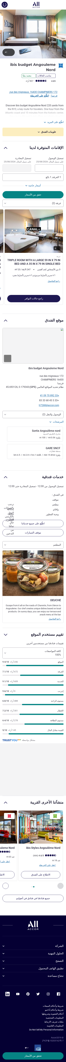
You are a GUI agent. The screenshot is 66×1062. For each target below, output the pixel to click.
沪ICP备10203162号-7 (53, 1040)
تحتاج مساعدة (56, 975)
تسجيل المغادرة (17, 160)
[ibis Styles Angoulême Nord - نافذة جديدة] (40, 827)
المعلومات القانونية (55, 1025)
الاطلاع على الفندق (40, 874)
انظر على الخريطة (47, 865)
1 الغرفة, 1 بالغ (53, 177)
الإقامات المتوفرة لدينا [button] (47, 147)
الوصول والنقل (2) (51, 414)
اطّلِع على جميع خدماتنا (33, 523)
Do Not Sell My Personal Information (46, 1029)
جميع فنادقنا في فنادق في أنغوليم (33, 898)
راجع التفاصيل (55, 619)
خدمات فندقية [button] (53, 477)
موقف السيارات (33, 532)
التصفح (60, 960)
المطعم (57, 544)
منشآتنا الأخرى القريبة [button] (47, 802)
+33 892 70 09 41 (49, 395)
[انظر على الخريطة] (33, 346)
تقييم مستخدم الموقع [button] (47, 634)
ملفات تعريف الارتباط (54, 1022)
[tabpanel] (33, 258)
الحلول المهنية (56, 953)
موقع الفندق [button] (54, 320)
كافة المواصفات (53, 653)
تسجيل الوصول (50, 160)
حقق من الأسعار (33, 194)
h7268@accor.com (49, 405)
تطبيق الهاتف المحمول (51, 968)
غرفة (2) (56, 203)
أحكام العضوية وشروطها (53, 1014)
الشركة (59, 945)
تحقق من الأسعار (33, 1055)
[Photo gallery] (33, 34)
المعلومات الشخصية (55, 1018)
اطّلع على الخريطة (39, 95)
